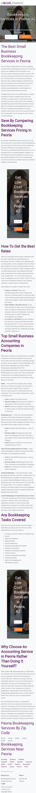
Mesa (3, 764)
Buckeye (13, 759)
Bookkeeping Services (8, 779)
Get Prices (25, 36)
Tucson (19, 767)
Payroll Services (6, 781)
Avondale (4, 759)
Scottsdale (26, 764)
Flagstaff (4, 762)
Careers (21, 781)
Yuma (26, 767)
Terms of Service (6, 787)
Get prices (19, 229)
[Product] (18, 3)
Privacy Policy (5, 789)
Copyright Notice (6, 792)
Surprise (4, 767)
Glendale (20, 762)
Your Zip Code (17, 218)
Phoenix (17, 764)
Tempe (12, 767)
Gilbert (12, 762)
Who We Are (23, 779)
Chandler (21, 759)
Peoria (10, 764)
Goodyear (29, 762)
